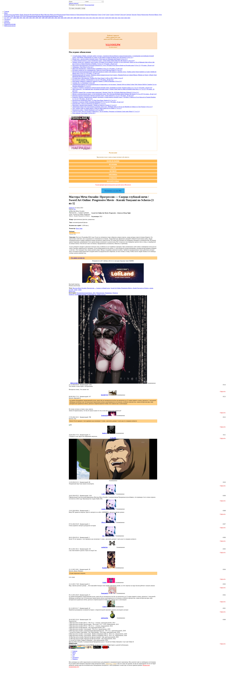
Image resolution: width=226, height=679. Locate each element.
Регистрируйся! (89, 5)
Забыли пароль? (73, 3)
